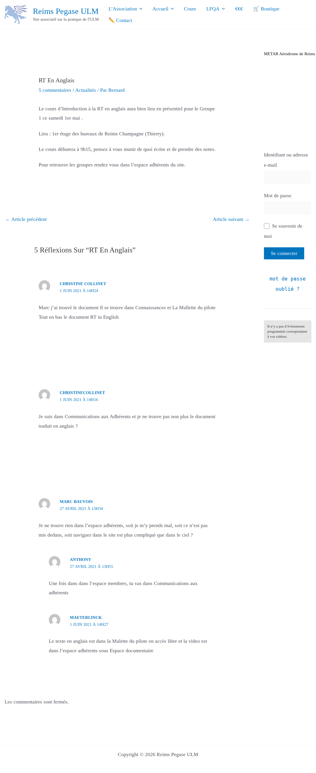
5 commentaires (55, 90)
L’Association (122, 9)
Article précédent (26, 219)
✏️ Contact (120, 20)
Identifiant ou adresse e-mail (286, 160)
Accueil (160, 9)
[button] (139, 9)
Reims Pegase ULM (66, 11)
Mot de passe (277, 195)
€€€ (239, 9)
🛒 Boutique (266, 9)
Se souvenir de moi (283, 231)
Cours (190, 9)
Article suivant (231, 219)
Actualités (85, 90)
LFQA (213, 9)
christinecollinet (82, 392)
